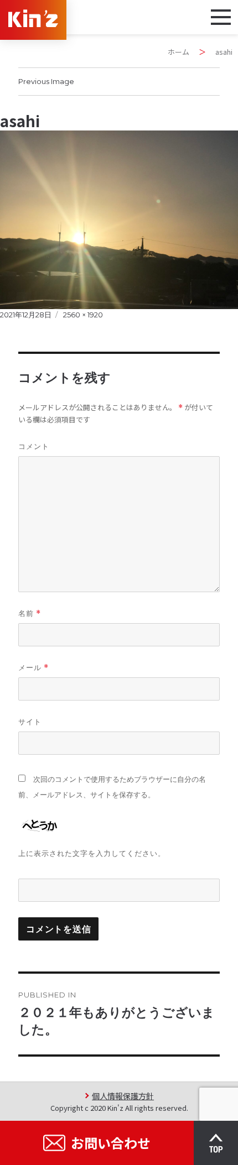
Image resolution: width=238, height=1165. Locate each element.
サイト (30, 721)
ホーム (178, 51)
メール (33, 667)
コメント (33, 446)
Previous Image (46, 81)
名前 (29, 613)
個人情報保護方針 (123, 1095)
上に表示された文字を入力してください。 (91, 853)
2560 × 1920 (83, 314)
